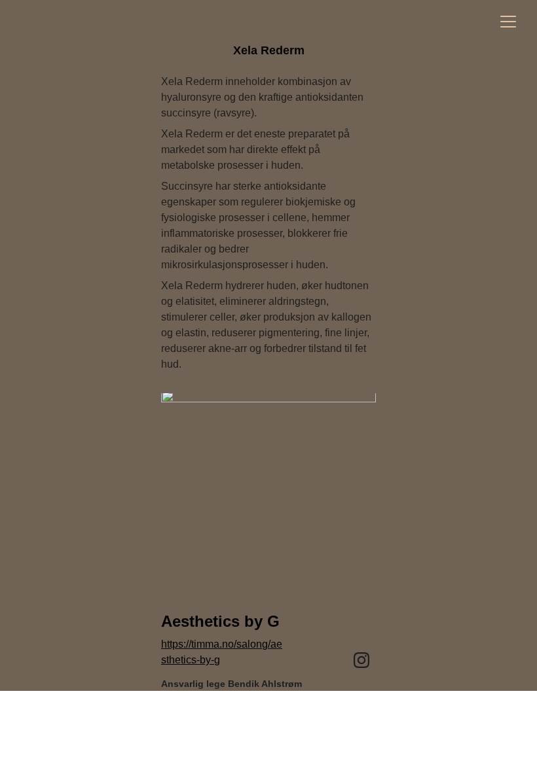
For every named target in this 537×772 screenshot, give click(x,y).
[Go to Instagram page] (361, 660)
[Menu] (508, 21)
